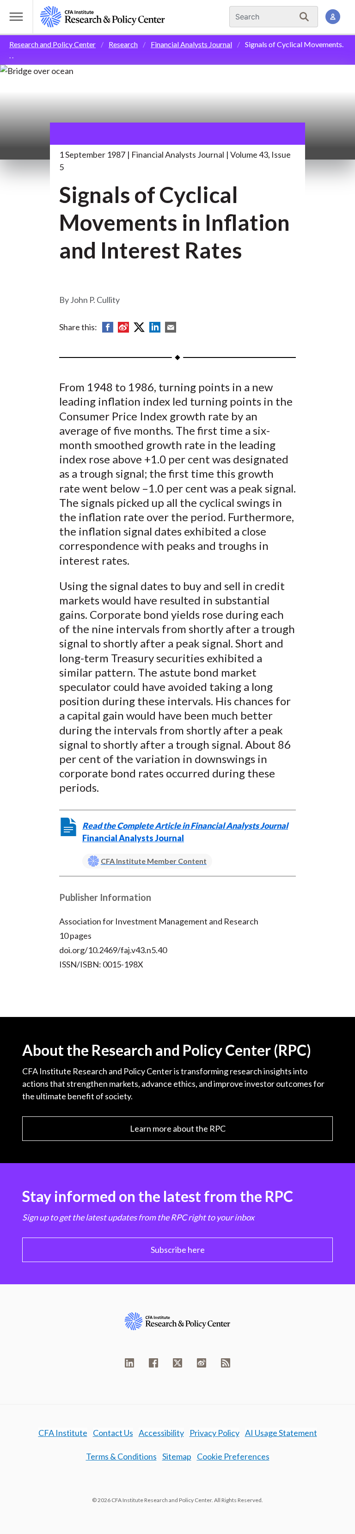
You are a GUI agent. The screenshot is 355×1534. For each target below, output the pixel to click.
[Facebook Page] (153, 1363)
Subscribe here (178, 1249)
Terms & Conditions (121, 1456)
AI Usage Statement (281, 1433)
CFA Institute (62, 1433)
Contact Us (113, 1433)
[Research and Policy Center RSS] (225, 1363)
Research (123, 44)
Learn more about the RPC (178, 1128)
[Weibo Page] (201, 1363)
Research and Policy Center (52, 44)
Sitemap (176, 1456)
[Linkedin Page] (129, 1363)
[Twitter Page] (177, 1363)
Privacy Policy (214, 1433)
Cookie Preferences (233, 1456)
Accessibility (161, 1433)
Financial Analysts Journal (191, 44)
